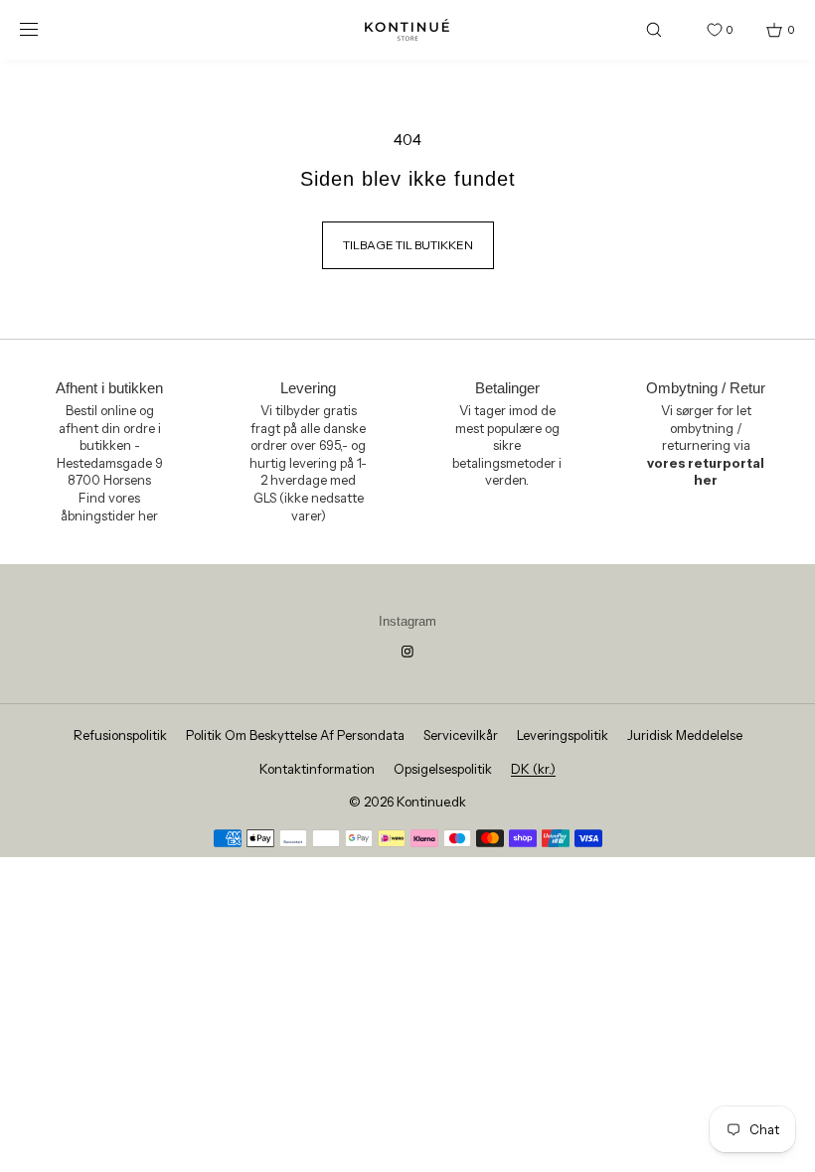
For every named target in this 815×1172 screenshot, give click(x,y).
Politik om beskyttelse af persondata (295, 735)
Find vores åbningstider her (109, 506)
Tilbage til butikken (408, 244)
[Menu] (44, 29)
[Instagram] (407, 651)
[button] (654, 29)
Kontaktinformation (317, 769)
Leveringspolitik (562, 735)
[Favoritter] (700, 30)
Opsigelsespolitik (443, 769)
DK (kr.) (533, 769)
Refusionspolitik (120, 735)
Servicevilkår (460, 735)
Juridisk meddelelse (684, 735)
